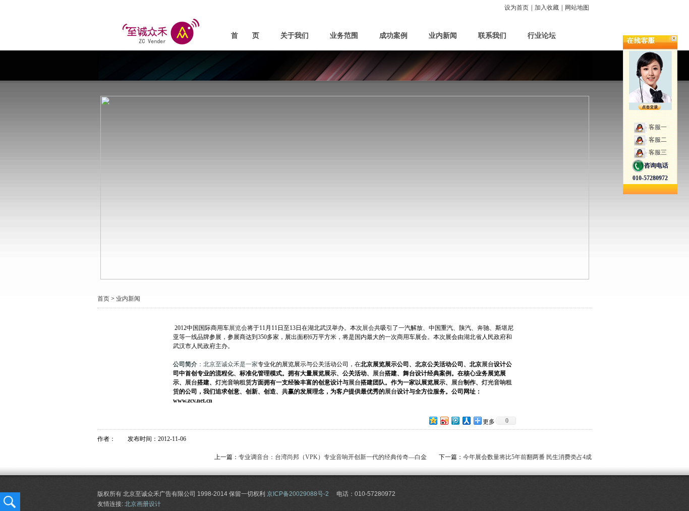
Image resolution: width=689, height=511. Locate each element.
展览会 (238, 327)
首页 (103, 298)
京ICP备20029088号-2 (298, 493)
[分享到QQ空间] (432, 420)
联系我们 (492, 35)
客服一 (658, 127)
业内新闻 (443, 35)
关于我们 (294, 35)
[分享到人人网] (466, 420)
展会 (368, 327)
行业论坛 (542, 35)
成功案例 (393, 35)
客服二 (658, 139)
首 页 (245, 35)
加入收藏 (547, 7)
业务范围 (344, 35)
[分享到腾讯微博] (455, 420)
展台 (488, 364)
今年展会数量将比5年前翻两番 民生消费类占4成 (527, 457)
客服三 (658, 152)
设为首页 (516, 7)
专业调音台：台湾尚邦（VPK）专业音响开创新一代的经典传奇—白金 (333, 457)
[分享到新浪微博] (443, 420)
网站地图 (577, 7)
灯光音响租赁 (233, 382)
